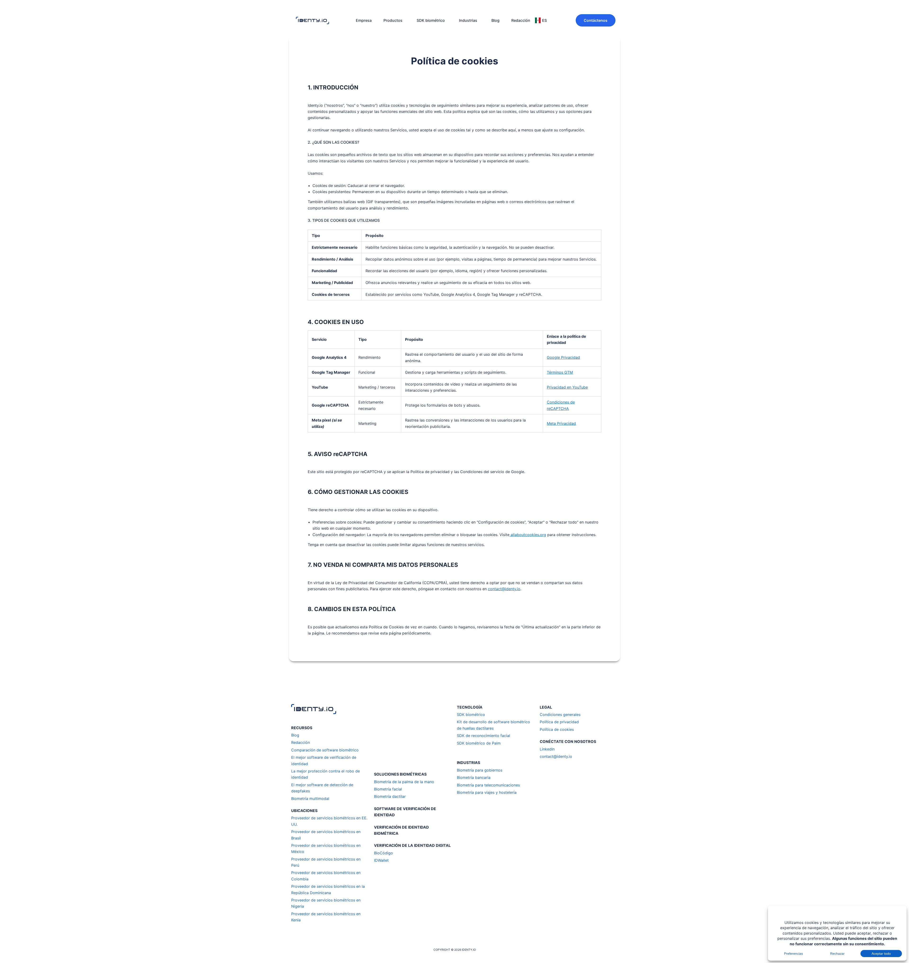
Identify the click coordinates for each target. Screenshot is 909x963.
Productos (392, 20)
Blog (495, 20)
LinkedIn (547, 749)
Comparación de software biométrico (325, 750)
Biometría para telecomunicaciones (488, 785)
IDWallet (381, 860)
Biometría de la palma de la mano (404, 781)
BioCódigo (383, 853)
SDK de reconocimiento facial (483, 735)
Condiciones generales (560, 714)
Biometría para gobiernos (479, 770)
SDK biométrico (431, 20)
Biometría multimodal (310, 798)
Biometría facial (388, 789)
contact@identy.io (556, 756)
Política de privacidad (559, 721)
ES (544, 20)
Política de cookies (557, 729)
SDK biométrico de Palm (479, 743)
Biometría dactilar (390, 796)
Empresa (364, 20)
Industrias (468, 20)
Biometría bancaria (473, 777)
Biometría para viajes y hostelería (487, 792)
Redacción (520, 20)
